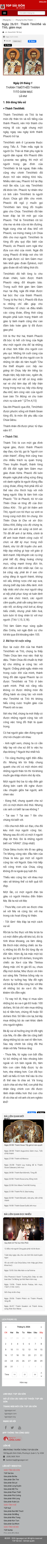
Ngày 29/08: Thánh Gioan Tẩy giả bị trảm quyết (23, 1145)
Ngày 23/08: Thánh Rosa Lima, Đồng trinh (20, 1179)
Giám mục (17, 41)
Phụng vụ (7, 20)
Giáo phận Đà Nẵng (11, 1514)
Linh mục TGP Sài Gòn (14, 1394)
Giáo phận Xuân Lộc (11, 1502)
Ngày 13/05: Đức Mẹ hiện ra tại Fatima (19, 1270)
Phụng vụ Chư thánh (24, 20)
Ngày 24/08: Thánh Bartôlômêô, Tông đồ (20, 1173)
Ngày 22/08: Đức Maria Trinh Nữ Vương (19, 1185)
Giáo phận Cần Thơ (11, 1480)
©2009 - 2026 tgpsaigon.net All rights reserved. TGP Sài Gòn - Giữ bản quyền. (23, 1539)
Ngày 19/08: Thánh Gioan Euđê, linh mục (20, 1206)
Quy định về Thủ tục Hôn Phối (16, 1243)
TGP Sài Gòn (9, 1473)
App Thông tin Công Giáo (16, 1433)
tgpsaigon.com (10, 1414)
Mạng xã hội (9, 1421)
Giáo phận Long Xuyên (12, 1486)
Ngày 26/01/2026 (12, 37)
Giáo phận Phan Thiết (12, 1492)
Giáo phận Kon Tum (11, 1521)
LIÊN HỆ (6, 1445)
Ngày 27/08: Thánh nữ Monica (16, 1159)
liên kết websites (12, 1466)
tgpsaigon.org (10, 1417)
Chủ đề (8, 41)
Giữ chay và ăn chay (12, 1292)
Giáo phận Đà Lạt (10, 1483)
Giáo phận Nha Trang (12, 1517)
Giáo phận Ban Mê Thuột (13, 1511)
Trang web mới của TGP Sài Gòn (20, 1406)
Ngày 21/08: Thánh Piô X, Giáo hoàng (19, 1192)
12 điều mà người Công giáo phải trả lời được (22, 1249)
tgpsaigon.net (10, 1410)
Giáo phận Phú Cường (12, 1495)
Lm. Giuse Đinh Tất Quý (13, 32)
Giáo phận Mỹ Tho (11, 1489)
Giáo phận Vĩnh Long (12, 1499)
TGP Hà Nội (8, 1530)
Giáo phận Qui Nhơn (11, 1524)
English (42, 2)
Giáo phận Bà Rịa (10, 1476)
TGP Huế (7, 1508)
